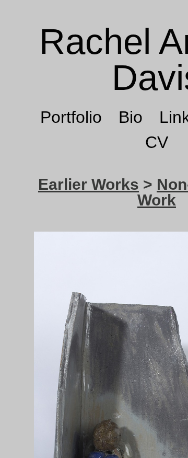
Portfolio (71, 117)
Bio (131, 117)
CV (156, 142)
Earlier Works (88, 184)
